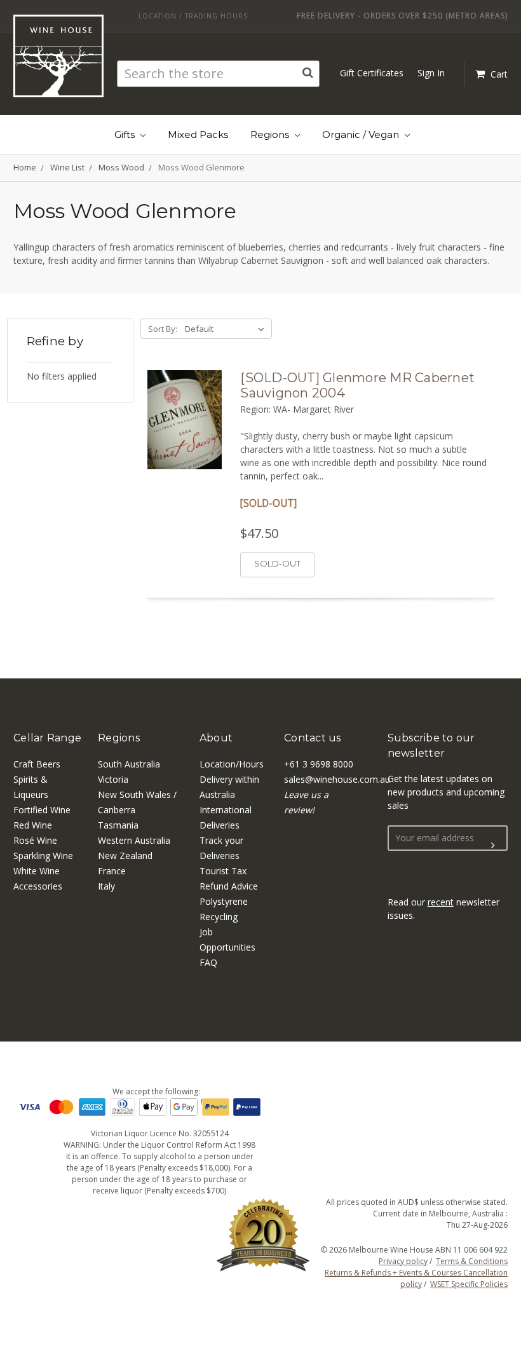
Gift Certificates (371, 73)
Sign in (431, 73)
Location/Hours (232, 764)
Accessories (37, 886)
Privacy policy (403, 1261)
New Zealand (125, 855)
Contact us (312, 738)
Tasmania (118, 825)
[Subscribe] (493, 845)
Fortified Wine (42, 810)
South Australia (129, 764)
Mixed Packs (198, 134)
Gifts (125, 134)
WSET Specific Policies (469, 1284)
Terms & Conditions (472, 1261)
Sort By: (162, 328)
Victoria (113, 779)
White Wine (36, 871)
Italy (106, 886)
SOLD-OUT (277, 563)
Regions (271, 134)
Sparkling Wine (43, 855)
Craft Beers (36, 764)
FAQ (208, 962)
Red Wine (32, 825)
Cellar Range (47, 738)
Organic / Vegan (362, 134)
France (112, 871)
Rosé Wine (35, 840)
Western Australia (134, 840)
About (216, 738)
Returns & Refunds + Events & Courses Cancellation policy (416, 1278)
